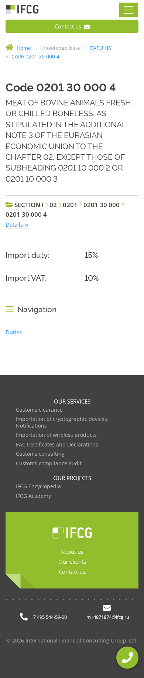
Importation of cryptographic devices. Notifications (62, 422)
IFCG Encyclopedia (38, 486)
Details (14, 224)
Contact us (69, 26)
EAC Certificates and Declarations (57, 445)
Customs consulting (40, 454)
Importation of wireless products (56, 435)
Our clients (72, 561)
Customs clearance (39, 410)
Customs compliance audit (49, 464)
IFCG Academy (33, 496)
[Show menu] (128, 10)
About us (72, 551)
